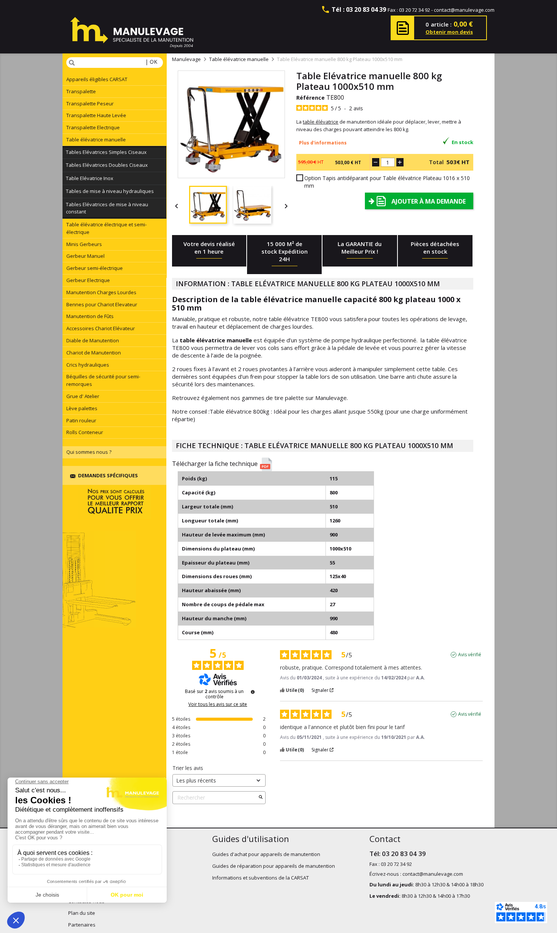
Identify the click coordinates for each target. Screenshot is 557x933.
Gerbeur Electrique (88, 280)
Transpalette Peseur (90, 103)
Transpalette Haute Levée (96, 115)
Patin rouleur (81, 420)
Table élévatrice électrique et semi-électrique (106, 228)
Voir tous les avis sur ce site (217, 704)
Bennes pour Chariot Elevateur (101, 304)
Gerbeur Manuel (85, 255)
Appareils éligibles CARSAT (96, 79)
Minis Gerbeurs (84, 244)
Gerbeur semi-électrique (94, 268)
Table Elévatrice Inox (89, 178)
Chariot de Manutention (93, 352)
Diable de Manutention (92, 340)
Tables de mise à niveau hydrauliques (110, 191)
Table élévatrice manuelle (96, 139)
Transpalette (81, 91)
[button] (325, 464)
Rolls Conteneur (84, 432)
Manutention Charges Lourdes (101, 292)
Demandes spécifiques (108, 475)
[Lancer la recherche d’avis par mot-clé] (261, 797)
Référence (310, 97)
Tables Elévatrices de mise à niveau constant (107, 208)
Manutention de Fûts (90, 316)
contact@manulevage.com (464, 9)
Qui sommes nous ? (88, 451)
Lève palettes (81, 408)
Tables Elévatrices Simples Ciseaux (106, 152)
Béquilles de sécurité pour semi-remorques (103, 380)
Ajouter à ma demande (428, 201)
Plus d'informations (323, 143)
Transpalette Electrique (93, 127)
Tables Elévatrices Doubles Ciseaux (107, 165)
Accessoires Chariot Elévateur (100, 328)
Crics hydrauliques (87, 364)
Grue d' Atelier (82, 396)
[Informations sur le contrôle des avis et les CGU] (253, 692)
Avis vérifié (469, 655)
